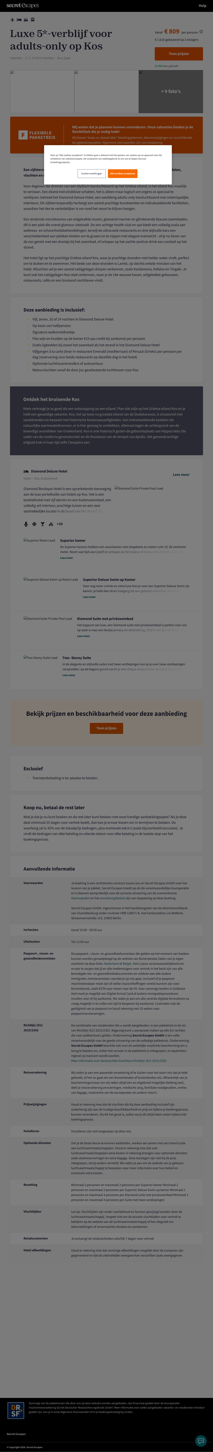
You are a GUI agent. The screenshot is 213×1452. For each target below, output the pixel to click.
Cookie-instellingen (91, 173)
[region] (108, 164)
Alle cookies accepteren (122, 173)
